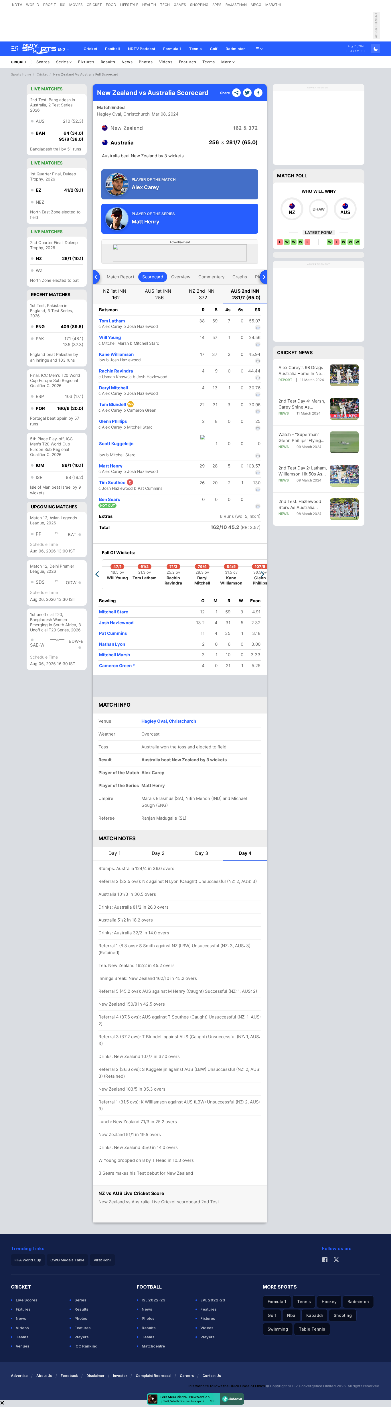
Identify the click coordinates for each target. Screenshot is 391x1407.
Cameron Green (117, 665)
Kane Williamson (116, 354)
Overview (180, 277)
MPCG (256, 5)
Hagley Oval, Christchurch (123, 114)
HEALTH (149, 5)
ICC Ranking (86, 1346)
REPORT (285, 380)
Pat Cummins (113, 633)
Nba (291, 1315)
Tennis (195, 48)
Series (63, 62)
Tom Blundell (116, 404)
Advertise (19, 1376)
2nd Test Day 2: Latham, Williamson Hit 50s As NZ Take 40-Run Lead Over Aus (303, 471)
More (227, 62)
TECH (165, 5)
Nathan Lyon (112, 644)
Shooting (343, 1315)
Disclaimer (95, 1376)
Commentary (211, 277)
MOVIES (76, 5)
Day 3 (201, 853)
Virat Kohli (102, 1260)
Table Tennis (312, 1329)
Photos (146, 62)
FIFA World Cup (28, 1260)
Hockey (329, 1301)
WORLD (32, 5)
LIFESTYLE (129, 5)
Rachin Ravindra (116, 371)
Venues (22, 1346)
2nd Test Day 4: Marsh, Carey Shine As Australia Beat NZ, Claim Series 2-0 (303, 404)
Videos (166, 62)
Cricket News (295, 352)
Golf (214, 48)
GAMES (180, 5)
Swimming (278, 1329)
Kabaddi (314, 1315)
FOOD (111, 5)
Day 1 (114, 853)
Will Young (110, 337)
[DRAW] (318, 208)
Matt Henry (111, 466)
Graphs (239, 277)
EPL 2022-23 (212, 1300)
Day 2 (158, 853)
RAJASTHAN (236, 5)
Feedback (69, 1376)
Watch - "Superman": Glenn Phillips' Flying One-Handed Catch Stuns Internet (300, 437)
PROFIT (49, 5)
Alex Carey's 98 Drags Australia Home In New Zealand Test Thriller (302, 370)
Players (81, 1337)
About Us (44, 1376)
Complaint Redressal (153, 1376)
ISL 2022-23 (153, 1300)
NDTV (17, 5)
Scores (43, 62)
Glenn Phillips (113, 421)
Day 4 (245, 853)
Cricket (90, 48)
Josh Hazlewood (116, 622)
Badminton (236, 48)
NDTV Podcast (141, 48)
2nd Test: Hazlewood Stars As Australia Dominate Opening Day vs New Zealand (302, 504)
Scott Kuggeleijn (116, 443)
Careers (187, 1376)
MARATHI (273, 5)
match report (120, 277)
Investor (120, 1376)
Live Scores (26, 1300)
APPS (217, 5)
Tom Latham (112, 321)
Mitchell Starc (113, 612)
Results (108, 62)
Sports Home (21, 74)
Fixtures (86, 62)
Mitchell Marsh (114, 654)
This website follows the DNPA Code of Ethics (226, 1386)
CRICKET (94, 5)
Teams (208, 62)
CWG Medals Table (67, 1260)
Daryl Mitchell (113, 388)
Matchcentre (153, 1346)
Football (112, 48)
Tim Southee (115, 482)
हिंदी (62, 5)
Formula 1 (172, 48)
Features (187, 62)
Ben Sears (109, 499)
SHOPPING (199, 5)
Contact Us (211, 1376)
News (127, 62)
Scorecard (152, 277)
